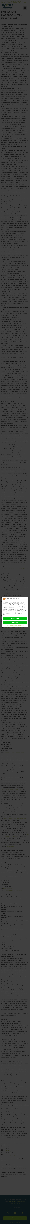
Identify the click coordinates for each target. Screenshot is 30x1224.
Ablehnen (15, 622)
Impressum (21, 625)
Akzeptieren (15, 618)
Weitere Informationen (11, 625)
